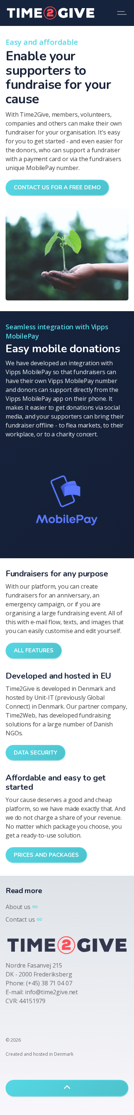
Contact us (20, 919)
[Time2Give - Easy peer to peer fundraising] (51, 13)
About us (18, 907)
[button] (67, 501)
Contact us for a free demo (57, 187)
